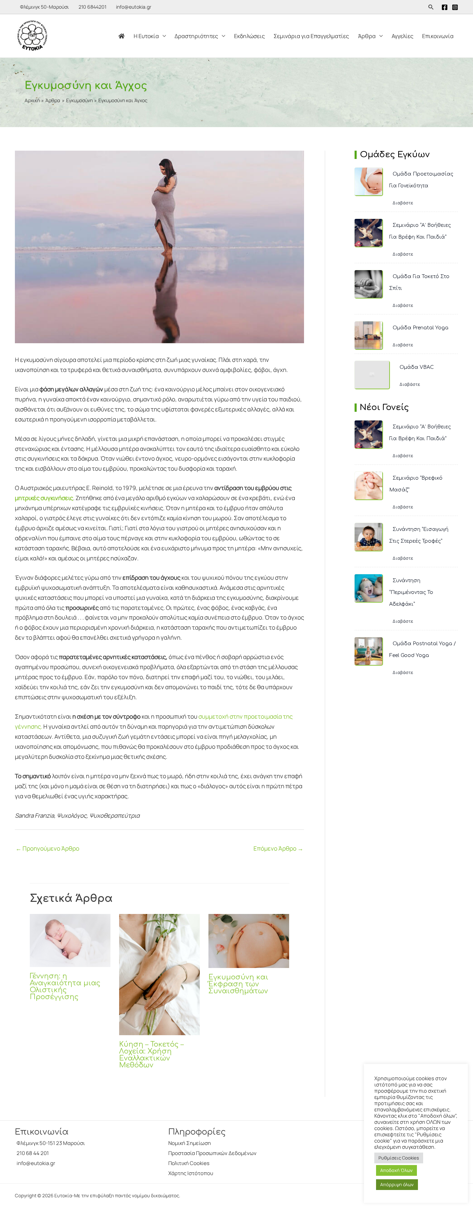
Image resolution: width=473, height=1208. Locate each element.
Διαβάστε (403, 203)
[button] (431, 6)
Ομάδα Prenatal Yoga (420, 327)
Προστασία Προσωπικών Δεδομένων (212, 1153)
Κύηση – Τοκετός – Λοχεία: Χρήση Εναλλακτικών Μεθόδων (151, 1054)
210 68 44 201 (33, 1153)
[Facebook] (444, 7)
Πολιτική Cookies (188, 1163)
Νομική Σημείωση (189, 1143)
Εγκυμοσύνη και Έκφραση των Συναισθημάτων (238, 984)
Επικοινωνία (438, 36)
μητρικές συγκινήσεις (44, 498)
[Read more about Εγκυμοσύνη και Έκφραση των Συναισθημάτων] (248, 940)
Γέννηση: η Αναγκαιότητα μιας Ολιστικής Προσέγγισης (65, 986)
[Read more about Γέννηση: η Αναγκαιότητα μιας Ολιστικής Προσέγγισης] (70, 940)
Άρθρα (367, 36)
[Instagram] (455, 7)
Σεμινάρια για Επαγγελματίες (311, 36)
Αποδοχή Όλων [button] (396, 1170)
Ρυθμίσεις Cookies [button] (398, 1158)
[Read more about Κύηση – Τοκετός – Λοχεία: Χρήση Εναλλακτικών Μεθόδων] (159, 974)
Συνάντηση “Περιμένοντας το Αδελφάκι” (411, 592)
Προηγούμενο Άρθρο (47, 848)
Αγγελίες (402, 36)
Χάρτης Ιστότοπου (190, 1173)
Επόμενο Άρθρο (278, 848)
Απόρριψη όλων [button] (397, 1184)
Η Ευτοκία (146, 36)
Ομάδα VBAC (417, 367)
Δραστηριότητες (196, 36)
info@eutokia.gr (133, 6)
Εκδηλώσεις (249, 36)
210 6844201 (92, 6)
